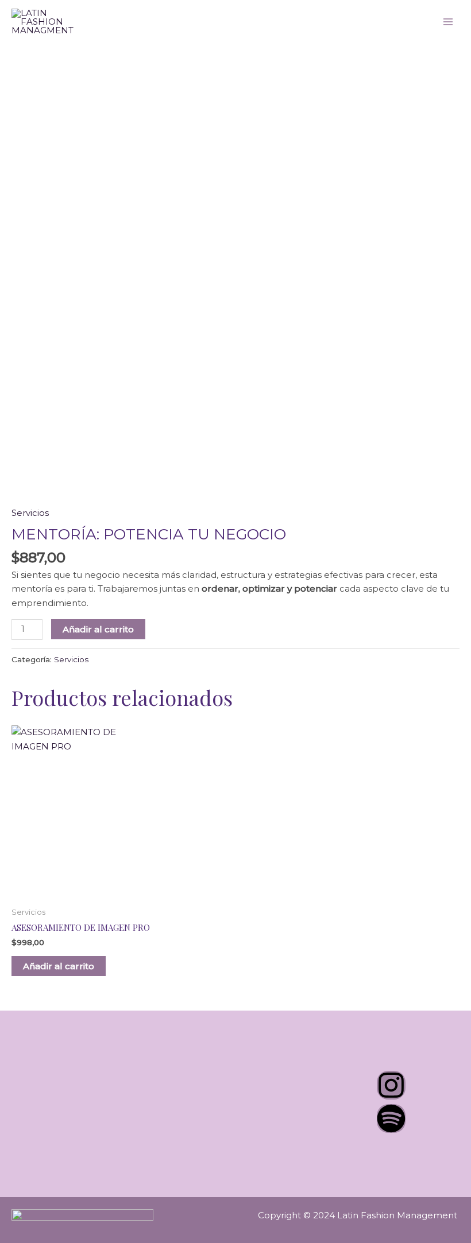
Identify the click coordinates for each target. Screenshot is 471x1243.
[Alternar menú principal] (448, 21)
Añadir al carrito (98, 629)
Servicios (30, 512)
